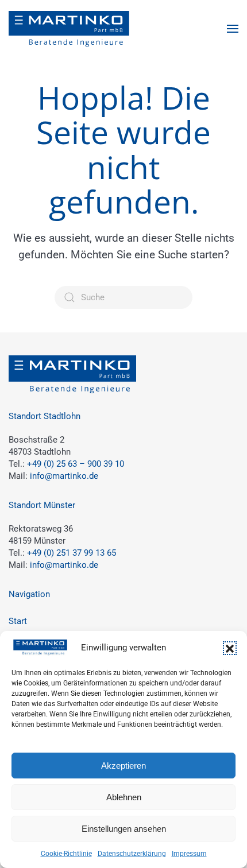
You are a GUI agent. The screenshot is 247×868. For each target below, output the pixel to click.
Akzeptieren (123, 765)
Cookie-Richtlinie (66, 854)
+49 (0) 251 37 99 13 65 (71, 553)
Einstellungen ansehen (124, 829)
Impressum (189, 854)
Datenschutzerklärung (132, 854)
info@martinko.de (64, 476)
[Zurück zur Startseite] (69, 28)
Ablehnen (123, 797)
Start (18, 621)
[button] (230, 648)
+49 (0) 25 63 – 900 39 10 (75, 464)
